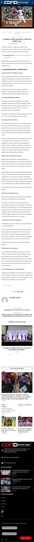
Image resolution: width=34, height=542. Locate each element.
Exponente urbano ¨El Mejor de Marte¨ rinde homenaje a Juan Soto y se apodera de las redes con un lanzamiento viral (16, 397)
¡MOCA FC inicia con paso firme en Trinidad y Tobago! (9, 430)
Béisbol (10, 32)
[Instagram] (6, 539)
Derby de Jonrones (7, 285)
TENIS (2, 510)
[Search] (32, 2)
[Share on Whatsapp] (17, 291)
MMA (2, 516)
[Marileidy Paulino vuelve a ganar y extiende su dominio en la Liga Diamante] (6, 481)
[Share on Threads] (20, 292)
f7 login (4, 406)
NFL (2, 513)
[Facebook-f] (2, 539)
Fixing (3, 404)
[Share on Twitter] (15, 292)
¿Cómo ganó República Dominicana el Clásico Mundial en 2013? (25, 430)
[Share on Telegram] (18, 291)
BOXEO (3, 507)
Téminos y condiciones (25, 404)
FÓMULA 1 (3, 497)
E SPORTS (3, 501)
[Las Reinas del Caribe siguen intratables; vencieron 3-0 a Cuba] (6, 489)
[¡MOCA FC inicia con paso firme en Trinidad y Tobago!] (9, 422)
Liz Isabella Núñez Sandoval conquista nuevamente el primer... (21, 472)
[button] (3, 340)
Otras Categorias (7, 494)
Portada (4, 32)
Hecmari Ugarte (14, 43)
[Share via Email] (22, 291)
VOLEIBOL (3, 504)
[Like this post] (12, 291)
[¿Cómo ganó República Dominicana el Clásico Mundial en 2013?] (25, 422)
